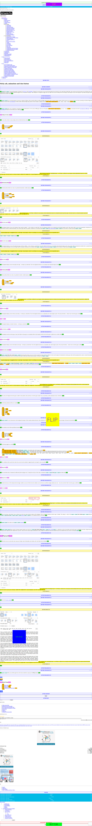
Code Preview (8, 26)
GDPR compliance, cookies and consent (11, 74)
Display (22, 515)
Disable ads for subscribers (8, 69)
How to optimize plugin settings (9, 65)
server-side (16, 725)
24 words (90, 538)
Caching (7, 42)
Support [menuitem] (5, 806)
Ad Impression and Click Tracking (12, 48)
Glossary (5, 23)
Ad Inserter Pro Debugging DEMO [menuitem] (9, 808)
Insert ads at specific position (9, 70)
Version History (4, 789)
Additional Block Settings (10, 36)
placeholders (30, 91)
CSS (52, 724)
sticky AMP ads (2, 109)
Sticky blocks (6, 61)
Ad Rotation (8, 43)
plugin (12, 725)
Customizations (6, 52)
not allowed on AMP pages (84, 108)
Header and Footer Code (10, 30)
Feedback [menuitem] (6, 807)
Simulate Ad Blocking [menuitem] (8, 818)
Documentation (4, 18)
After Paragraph (7, 58)
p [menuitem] (7, 812)
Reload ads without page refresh (9, 72)
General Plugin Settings (10, 34)
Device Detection (9, 45)
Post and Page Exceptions (10, 41)
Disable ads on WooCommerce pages (10, 66)
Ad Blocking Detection (10, 50)
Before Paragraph (7, 57)
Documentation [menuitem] (6, 804)
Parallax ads (6, 62)
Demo (3, 56)
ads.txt (7, 40)
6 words (90, 400)
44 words (90, 480)
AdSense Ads (8, 32)
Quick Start (6, 21)
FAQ (3, 63)
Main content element (36, 363)
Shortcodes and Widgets (10, 28)
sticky (24, 725)
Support (3, 787)
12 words (90, 185)
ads (7, 724)
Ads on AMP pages (9, 38)
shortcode (22, 725)
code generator (12, 101)
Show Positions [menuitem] (7, 811)
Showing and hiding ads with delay (10, 73)
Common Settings (7, 22)
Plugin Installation (7, 20)
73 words (90, 243)
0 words (90, 490)
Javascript (1, 725)
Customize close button (8, 68)
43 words (90, 311)
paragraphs (4, 725)
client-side (42, 724)
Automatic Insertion (9, 27)
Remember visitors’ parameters (9, 71)
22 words (90, 459)
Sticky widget (51, 529)
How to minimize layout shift (9, 75)
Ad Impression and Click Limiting (12, 49)
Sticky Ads (8, 46)
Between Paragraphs (7, 59)
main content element (52, 228)
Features (5, 19)
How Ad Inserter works (8, 64)
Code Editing (8, 25)
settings (19, 725)
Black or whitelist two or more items (10, 67)
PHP (6, 725)
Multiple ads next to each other (9, 688)
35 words (90, 393)
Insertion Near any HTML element (12, 37)
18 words (90, 670)
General (15, 235)
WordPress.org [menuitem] (6, 803)
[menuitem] (47, 820)
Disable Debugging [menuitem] (8, 809)
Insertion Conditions (9, 33)
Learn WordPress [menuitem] (7, 805)
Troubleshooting (7, 55)
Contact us (4, 77)
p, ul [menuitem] (8, 813)
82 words (90, 352)
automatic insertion (22, 724)
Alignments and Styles (10, 29)
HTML (84, 724)
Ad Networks (6, 51)
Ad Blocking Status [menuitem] (8, 817)
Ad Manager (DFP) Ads (10, 39)
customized (22, 522)
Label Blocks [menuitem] (7, 810)
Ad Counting (8, 44)
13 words (90, 117)
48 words (90, 106)
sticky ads (24, 91)
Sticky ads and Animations (8, 60)
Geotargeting (8, 47)
